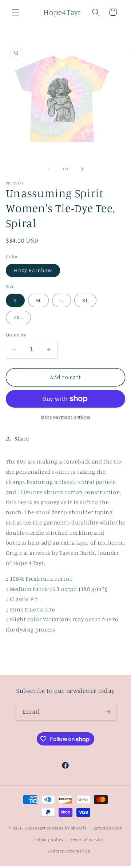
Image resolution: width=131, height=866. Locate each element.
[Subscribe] (107, 712)
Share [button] (22, 438)
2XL (18, 317)
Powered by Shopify (66, 828)
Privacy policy (48, 839)
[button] (15, 12)
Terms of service (87, 839)
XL (85, 300)
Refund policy (108, 828)
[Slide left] (49, 169)
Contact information (69, 851)
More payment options (65, 417)
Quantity (16, 334)
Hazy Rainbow (33, 270)
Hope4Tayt (35, 828)
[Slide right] (82, 169)
